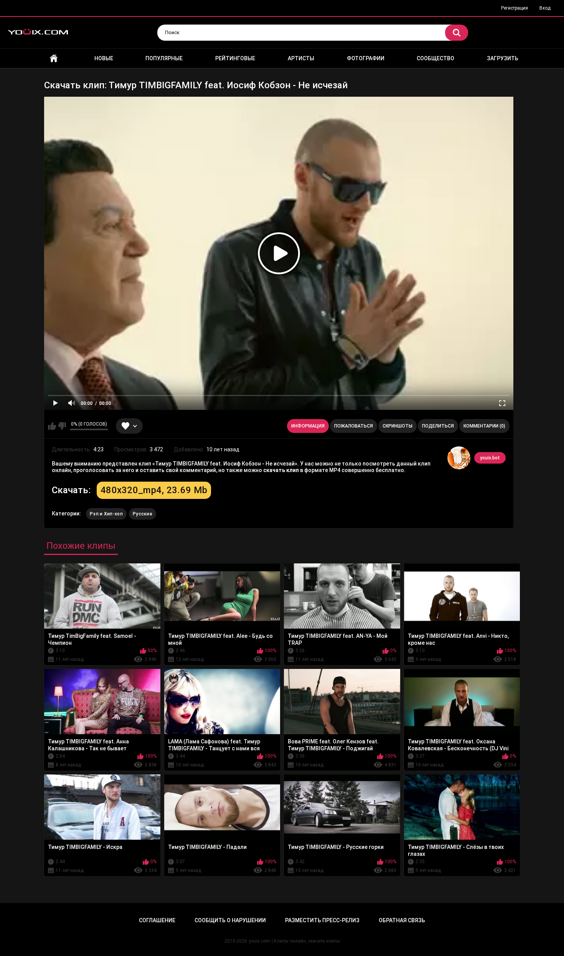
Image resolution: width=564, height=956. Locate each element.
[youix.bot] (458, 457)
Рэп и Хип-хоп (106, 514)
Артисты (301, 58)
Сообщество (435, 58)
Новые (103, 58)
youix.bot (490, 458)
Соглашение (157, 920)
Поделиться (438, 426)
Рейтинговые (235, 58)
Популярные (164, 58)
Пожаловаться (353, 426)
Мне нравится (52, 426)
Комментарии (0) (484, 426)
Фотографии (365, 58)
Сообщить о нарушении (230, 920)
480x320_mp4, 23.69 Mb (154, 490)
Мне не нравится (62, 426)
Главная (53, 58)
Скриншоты (397, 426)
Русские (142, 514)
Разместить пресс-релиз (322, 920)
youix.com (259, 941)
